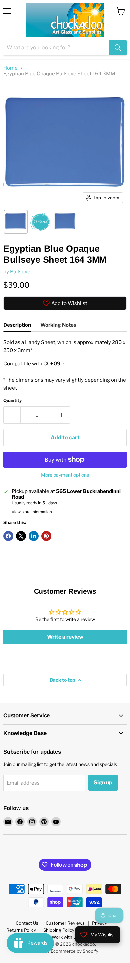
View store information (32, 512)
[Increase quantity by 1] (61, 415)
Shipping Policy (58, 930)
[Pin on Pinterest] (46, 536)
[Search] (118, 47)
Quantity (12, 400)
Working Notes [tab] (58, 325)
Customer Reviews (65, 923)
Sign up (103, 782)
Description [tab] (17, 325)
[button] (15, 221)
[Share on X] (21, 536)
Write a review (65, 637)
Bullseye (20, 272)
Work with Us (65, 937)
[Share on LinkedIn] (34, 536)
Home (10, 68)
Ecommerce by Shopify (74, 951)
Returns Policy (21, 930)
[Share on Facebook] (8, 536)
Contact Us (27, 923)
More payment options (65, 475)
